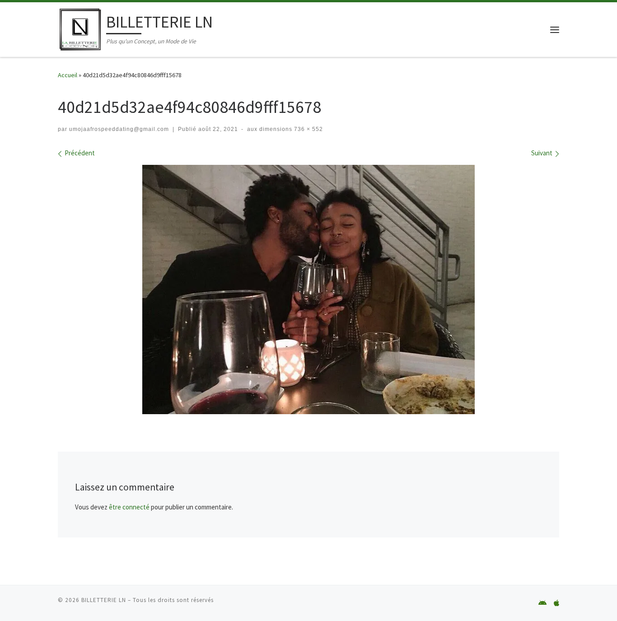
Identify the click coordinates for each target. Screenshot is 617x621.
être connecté (129, 507)
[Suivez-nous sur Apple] (556, 603)
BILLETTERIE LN (103, 600)
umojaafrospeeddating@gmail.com (119, 129)
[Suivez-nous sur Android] (542, 603)
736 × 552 (307, 129)
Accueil (67, 75)
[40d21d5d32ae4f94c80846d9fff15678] (308, 289)
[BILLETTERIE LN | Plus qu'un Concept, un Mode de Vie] (80, 28)
